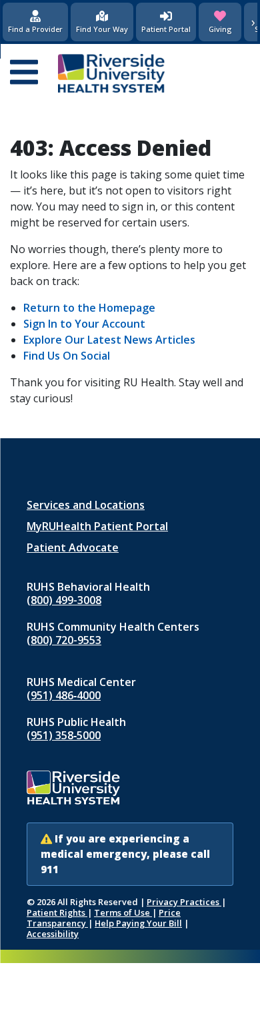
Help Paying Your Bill (138, 923)
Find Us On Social (66, 355)
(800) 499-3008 (64, 600)
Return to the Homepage (89, 307)
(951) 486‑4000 (64, 695)
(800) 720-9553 (64, 640)
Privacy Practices (184, 902)
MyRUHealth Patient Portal (97, 526)
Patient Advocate (73, 547)
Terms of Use (123, 912)
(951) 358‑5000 (64, 735)
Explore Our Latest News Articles (109, 339)
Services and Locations (86, 505)
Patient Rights (57, 912)
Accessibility (53, 934)
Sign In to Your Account (84, 323)
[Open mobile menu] (24, 73)
